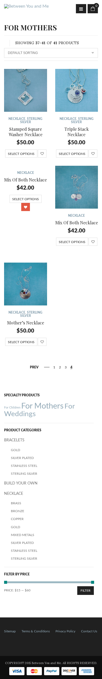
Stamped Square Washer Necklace (25, 131)
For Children (12, 407)
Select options (21, 153)
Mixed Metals (22, 535)
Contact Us (89, 631)
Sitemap (10, 631)
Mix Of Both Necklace (25, 180)
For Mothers (42, 406)
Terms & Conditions (35, 631)
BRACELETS (14, 440)
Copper (17, 519)
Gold (15, 450)
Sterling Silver (24, 473)
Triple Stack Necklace (76, 131)
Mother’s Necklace (25, 323)
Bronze (17, 511)
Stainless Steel (24, 465)
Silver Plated (22, 458)
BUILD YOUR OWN (21, 483)
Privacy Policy (65, 631)
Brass (16, 503)
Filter (86, 590)
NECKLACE (16, 118)
